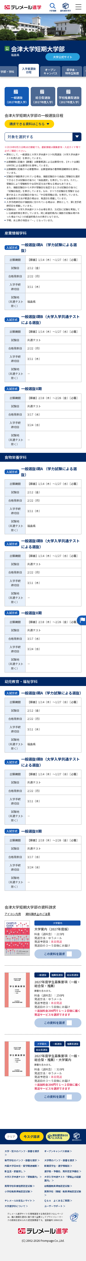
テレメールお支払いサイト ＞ (20, 1200)
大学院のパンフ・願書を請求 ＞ (60, 1160)
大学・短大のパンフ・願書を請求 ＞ (22, 1152)
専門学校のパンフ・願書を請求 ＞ (22, 1160)
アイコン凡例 (13, 914)
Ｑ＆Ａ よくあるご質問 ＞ (58, 1200)
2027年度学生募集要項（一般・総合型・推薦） (57, 984)
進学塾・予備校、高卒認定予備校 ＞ (62, 1171)
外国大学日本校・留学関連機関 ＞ (22, 1165)
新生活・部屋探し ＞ (15, 1171)
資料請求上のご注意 (37, 914)
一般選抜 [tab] (16, 99)
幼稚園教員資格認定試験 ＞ (58, 1186)
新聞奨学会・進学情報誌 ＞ (58, 1165)
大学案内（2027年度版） (52, 929)
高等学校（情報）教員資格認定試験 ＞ (62, 1193)
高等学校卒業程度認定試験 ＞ (20, 1186)
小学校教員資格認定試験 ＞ (19, 1191)
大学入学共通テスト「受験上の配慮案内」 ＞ (62, 1178)
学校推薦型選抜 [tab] (69, 99)
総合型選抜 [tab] (43, 99)
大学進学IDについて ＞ (16, 1206)
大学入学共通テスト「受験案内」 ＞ (23, 1176)
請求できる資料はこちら (27, 124)
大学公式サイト (62, 57)
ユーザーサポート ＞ (54, 1206)
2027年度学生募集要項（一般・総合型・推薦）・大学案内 (57, 1057)
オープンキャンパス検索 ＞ (58, 1151)
